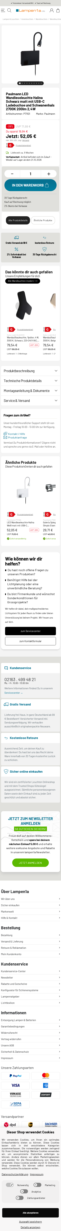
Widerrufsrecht (9, 1032)
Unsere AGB (7, 1045)
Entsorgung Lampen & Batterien (18, 1020)
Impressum (7, 1058)
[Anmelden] (52, 10)
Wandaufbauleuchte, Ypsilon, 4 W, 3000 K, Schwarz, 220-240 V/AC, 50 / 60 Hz (23, 339)
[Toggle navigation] (3, 10)
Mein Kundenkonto (11, 954)
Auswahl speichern (30, 1221)
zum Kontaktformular (30, 641)
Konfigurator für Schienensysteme (19, 990)
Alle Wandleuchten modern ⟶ (22, 281)
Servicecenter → (13, 692)
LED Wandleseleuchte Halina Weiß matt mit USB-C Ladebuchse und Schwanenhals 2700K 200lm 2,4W (22, 524)
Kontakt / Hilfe (16, 433)
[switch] (10, 1185)
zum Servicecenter (30, 631)
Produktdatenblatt (23, 145)
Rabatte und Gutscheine (14, 983)
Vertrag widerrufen (11, 1039)
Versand (25, 140)
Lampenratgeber (10, 996)
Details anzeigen (30, 1227)
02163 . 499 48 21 (20, 679)
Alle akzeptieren (30, 1212)
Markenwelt (7, 911)
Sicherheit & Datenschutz (15, 1051)
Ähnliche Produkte (43, 220)
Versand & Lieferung (12, 941)
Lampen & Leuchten (11, 19)
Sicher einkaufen (10, 905)
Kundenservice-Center (13, 971)
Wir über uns (8, 898)
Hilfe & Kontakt (9, 917)
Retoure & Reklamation (13, 947)
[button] (23, 306)
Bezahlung (6, 935)
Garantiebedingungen (13, 1026)
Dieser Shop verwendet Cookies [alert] (30, 1132)
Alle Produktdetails (18, 220)
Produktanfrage (17, 437)
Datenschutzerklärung (15, 1174)
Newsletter (7, 977)
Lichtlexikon (8, 1002)
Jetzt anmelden (30, 862)
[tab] (20, 83)
